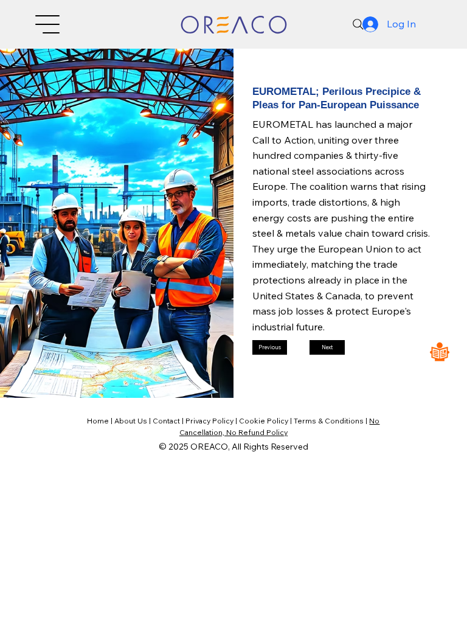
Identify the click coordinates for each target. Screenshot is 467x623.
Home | (100, 420)
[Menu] (48, 24)
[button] (269, 347)
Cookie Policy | (266, 420)
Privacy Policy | (212, 420)
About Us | (133, 420)
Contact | (169, 420)
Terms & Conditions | (331, 420)
